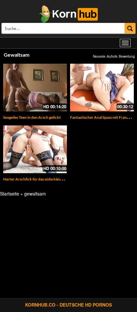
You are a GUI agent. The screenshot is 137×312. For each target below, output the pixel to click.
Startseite (9, 193)
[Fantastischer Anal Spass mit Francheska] (102, 87)
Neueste (99, 56)
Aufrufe (112, 56)
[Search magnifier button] (130, 28)
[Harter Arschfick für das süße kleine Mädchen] (35, 149)
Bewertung (127, 56)
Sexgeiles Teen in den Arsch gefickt (32, 117)
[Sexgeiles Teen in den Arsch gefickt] (35, 87)
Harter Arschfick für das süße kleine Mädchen (41, 179)
